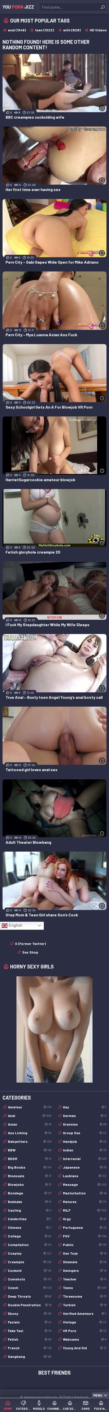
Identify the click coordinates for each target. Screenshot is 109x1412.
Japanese (84, 1167)
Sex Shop (30, 952)
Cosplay (29, 1253)
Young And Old (84, 1348)
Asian (29, 1124)
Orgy (84, 1219)
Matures (84, 1201)
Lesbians (84, 1176)
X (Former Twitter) (30, 943)
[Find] (102, 7)
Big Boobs (29, 1167)
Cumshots (29, 1279)
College (29, 1236)
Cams (85, 1408)
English (15, 925)
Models (39, 1408)
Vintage (84, 1322)
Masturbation (84, 1193)
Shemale (84, 1262)
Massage (84, 1184)
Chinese (29, 1227)
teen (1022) (44, 30)
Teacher (84, 1279)
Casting (29, 1210)
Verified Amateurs (84, 1313)
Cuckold (29, 1270)
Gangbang (29, 1356)
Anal (29, 1115)
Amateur (29, 1107)
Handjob (84, 1141)
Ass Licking (29, 1133)
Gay (84, 1107)
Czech (29, 1287)
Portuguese (84, 1227)
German (84, 1115)
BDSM (29, 1158)
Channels (54, 1408)
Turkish (84, 1305)
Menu (97, 1395)
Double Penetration (29, 1305)
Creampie (29, 1262)
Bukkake (29, 1201)
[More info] (102, 108)
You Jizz (18, 7)
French (29, 1348)
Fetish (29, 1339)
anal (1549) (17, 30)
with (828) (72, 30)
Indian (84, 1150)
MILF (84, 1210)
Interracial (84, 1158)
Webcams (84, 1339)
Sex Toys (84, 1253)
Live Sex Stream (70, 1408)
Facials (29, 1322)
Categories (23, 1408)
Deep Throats (29, 1296)
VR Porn (84, 1331)
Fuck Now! (101, 1408)
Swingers (84, 1270)
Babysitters (29, 1141)
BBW (29, 1150)
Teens (84, 1287)
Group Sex (84, 1133)
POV (84, 1236)
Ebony (29, 1313)
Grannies (84, 1124)
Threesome (84, 1296)
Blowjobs (29, 1184)
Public (84, 1244)
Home (8, 1408)
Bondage (29, 1193)
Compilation (29, 1244)
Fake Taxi (29, 1331)
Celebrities (29, 1219)
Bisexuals (29, 1176)
